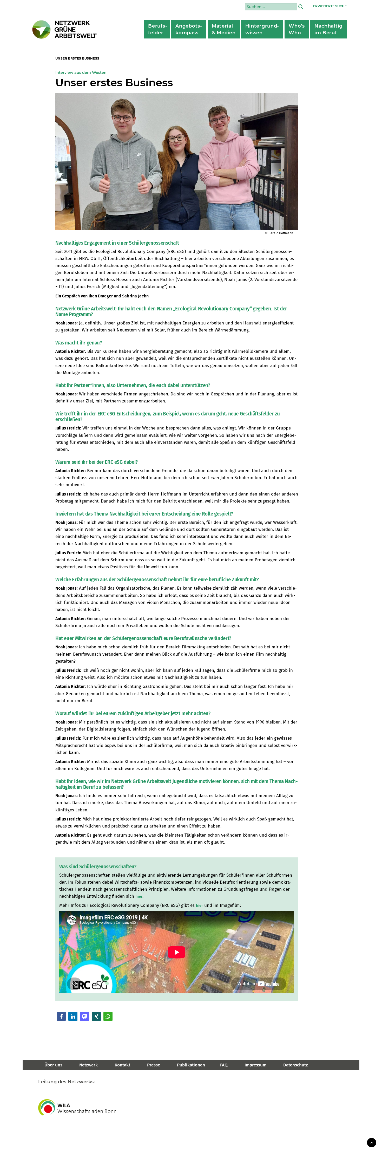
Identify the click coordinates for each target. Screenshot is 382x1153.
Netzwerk (88, 1065)
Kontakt (122, 1065)
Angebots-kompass (188, 29)
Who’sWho (297, 29)
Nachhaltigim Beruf (328, 29)
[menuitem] (157, 29)
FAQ (224, 1065)
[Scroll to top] (371, 1142)
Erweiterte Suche (330, 6)
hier (138, 896)
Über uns (53, 1065)
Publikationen (191, 1065)
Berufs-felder (157, 29)
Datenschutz (295, 1065)
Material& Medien (224, 29)
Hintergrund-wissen (262, 29)
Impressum (255, 1065)
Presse (153, 1065)
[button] (61, 1016)
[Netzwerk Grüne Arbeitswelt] (64, 29)
